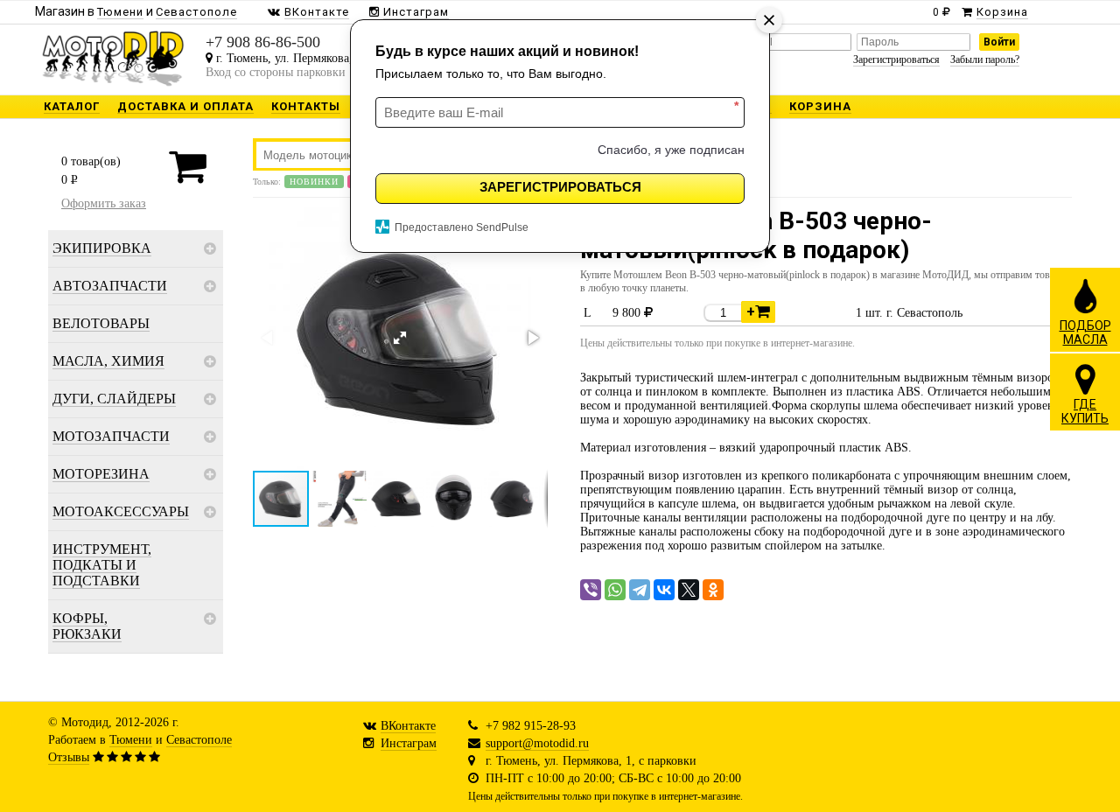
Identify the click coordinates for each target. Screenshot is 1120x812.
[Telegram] (639, 589)
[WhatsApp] (615, 589)
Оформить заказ (103, 203)
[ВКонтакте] (664, 589)
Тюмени (130, 739)
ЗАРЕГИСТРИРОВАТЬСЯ (560, 186)
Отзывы (68, 757)
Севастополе (199, 739)
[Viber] (590, 589)
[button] (400, 338)
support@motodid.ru (537, 743)
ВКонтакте (408, 725)
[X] (688, 589)
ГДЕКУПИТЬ (1085, 411)
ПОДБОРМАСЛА (1085, 332)
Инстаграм (409, 743)
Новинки (314, 181)
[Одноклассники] (713, 589)
